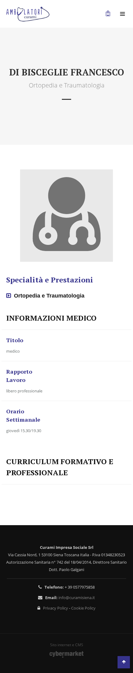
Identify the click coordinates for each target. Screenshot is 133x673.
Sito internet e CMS (66, 645)
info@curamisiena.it (76, 597)
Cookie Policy (83, 608)
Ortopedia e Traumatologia (49, 296)
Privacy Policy (55, 608)
